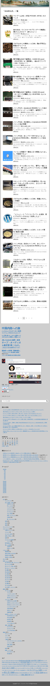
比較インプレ (6, 674)
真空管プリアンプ (11, 597)
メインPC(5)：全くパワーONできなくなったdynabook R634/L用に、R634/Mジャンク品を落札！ (29, 138)
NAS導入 (9, 619)
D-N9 (16, 660)
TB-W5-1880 (4, 664)
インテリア (9, 507)
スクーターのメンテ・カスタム (14, 640)
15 (12, 442)
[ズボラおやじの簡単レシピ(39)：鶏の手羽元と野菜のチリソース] (8, 48)
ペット (23, 263)
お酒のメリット (25, 33)
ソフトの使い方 (10, 623)
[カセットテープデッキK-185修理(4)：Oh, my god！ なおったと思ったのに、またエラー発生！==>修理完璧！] (8, 185)
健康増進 (17, 672)
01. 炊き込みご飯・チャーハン (12, 562)
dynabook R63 (8, 662)
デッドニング (28, 668)
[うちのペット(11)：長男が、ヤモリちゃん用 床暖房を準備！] (8, 264)
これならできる (13, 664)
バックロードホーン (11, 606)
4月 (5, 476)
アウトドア (7, 633)
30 (14, 444)
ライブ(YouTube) (11, 630)
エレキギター (10, 626)
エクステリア (10, 509)
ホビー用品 (28, 263)
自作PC (13, 674)
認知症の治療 (8, 555)
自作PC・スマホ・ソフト (28, 112)
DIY (4, 499)
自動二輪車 (24, 20)
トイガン (7, 637)
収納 (6, 521)
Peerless (40, 662)
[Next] (29, 318)
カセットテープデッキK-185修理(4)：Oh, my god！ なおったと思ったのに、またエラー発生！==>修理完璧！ (29, 183)
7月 (5, 472)
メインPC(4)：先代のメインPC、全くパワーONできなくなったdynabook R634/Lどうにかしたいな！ (29, 246)
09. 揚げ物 (7, 577)
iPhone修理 (9, 617)
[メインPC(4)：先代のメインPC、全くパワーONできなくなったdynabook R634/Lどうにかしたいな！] (8, 248)
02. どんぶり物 (25, 203)
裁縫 (6, 525)
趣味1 (4, 589)
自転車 (8, 646)
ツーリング (9, 642)
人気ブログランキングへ (7, 389)
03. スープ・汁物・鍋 (10, 566)
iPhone (15, 662)
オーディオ (7, 590)
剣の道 (22, 672)
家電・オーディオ (26, 65)
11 (3, 442)
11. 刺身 (7, 581)
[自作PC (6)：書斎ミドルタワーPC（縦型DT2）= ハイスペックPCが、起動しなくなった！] (8, 291)
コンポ (23, 187)
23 (14, 443)
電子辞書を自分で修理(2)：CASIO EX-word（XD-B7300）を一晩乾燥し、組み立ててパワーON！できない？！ (29, 61)
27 (7, 444)
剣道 (6, 648)
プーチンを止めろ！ (22, 670)
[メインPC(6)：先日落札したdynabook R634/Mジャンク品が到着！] (8, 126)
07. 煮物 (7, 573)
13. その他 (7, 585)
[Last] (32, 318)
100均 (12, 660)
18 (3, 443)
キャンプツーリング (7, 526)
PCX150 (25, 662)
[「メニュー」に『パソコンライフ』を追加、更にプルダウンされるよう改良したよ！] (8, 218)
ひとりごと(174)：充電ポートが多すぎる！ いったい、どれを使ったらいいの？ (21, 429)
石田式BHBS (10, 608)
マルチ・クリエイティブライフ (17, 2)
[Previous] (21, 318)
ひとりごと (24, 664)
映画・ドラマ (8, 650)
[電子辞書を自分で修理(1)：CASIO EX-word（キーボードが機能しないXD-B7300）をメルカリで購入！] (8, 96)
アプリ (33, 664)
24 (17, 443)
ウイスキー (4, 666)
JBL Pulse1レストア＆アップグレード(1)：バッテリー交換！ (17, 417)
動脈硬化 (26, 672)
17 (17, 442)
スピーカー (7, 599)
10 (17, 441)
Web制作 (24, 218)
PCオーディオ (34, 662)
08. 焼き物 (24, 305)
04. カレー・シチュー (10, 568)
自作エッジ (9, 610)
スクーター (44, 666)
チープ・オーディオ (19, 668)
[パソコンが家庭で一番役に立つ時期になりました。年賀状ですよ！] (8, 156)
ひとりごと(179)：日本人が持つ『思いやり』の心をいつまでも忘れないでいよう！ (22, 413)
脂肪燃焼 (7, 551)
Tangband (45, 662)
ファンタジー (10, 651)
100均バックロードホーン (13, 602)
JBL (19, 662)
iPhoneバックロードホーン (13, 604)
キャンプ (36, 666)
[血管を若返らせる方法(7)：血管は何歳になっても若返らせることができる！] (8, 278)
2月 (5, 479)
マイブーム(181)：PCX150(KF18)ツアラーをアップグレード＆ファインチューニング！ (23, 409)
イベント (7, 532)
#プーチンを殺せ (6, 660)
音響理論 (9, 612)
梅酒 (45, 672)
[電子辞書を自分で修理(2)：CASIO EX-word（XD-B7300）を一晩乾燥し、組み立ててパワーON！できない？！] (8, 63)
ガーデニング (10, 511)
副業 (6, 537)
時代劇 (8, 653)
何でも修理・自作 (26, 126)
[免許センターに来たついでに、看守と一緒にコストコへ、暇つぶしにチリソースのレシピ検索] (8, 170)
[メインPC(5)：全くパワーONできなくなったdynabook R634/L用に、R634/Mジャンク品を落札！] (8, 140)
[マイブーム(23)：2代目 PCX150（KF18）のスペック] (8, 20)
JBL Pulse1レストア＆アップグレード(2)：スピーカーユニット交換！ (19, 411)
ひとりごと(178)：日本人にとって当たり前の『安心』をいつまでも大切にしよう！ (22, 415)
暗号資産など (8, 543)
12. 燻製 (7, 583)
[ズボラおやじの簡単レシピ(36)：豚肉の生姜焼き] (8, 305)
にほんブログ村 (5, 386)
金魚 (32, 674)
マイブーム (35, 670)
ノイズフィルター (11, 593)
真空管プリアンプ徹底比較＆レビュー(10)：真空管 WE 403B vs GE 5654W (20, 455)
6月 (5, 473)
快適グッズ (9, 548)
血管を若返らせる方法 (27, 277)
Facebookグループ (11, 615)
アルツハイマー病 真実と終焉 (41, 664)
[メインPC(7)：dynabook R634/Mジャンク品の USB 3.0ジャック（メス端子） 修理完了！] (8, 112)
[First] (18, 318)
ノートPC (37, 668)
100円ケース (10, 504)
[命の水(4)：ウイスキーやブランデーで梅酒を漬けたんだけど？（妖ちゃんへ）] (8, 34)
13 (7, 442)
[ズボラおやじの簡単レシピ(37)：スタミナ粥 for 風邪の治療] (8, 234)
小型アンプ (32, 672)
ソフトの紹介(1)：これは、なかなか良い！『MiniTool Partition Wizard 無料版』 (21, 458)
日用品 (8, 517)
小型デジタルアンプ (11, 595)
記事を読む (15, 25)
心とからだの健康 (9, 539)
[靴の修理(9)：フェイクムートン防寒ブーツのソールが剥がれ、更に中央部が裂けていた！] (8, 81)
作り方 (4, 559)
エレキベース (10, 628)
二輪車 (6, 639)
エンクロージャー (19, 666)
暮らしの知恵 (8, 544)
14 (10, 442)
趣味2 (4, 632)
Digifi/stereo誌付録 (26, 660)
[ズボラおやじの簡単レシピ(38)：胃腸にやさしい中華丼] (8, 203)
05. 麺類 (7, 570)
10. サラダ (7, 579)
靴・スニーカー (25, 80)
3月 (5, 477)
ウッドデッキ (8, 500)
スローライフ (6, 528)
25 (3, 444)
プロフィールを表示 (25, 379)
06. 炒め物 (24, 47)
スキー (6, 635)
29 (12, 444)
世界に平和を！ (8, 535)
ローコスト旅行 (8, 534)
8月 (5, 470)
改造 (6, 523)
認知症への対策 (8, 557)
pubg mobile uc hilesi (14, 462)
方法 (39, 673)
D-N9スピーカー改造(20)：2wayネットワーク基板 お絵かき (17, 453)
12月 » (7, 446)
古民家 (8, 546)
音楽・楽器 (7, 625)
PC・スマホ (10, 505)
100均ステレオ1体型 (12, 600)
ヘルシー (5, 550)
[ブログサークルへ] (13, 361)
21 (10, 443)
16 (14, 442)
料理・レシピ (6, 561)
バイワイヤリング (11, 670)
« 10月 (3, 446)
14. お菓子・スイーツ (10, 587)
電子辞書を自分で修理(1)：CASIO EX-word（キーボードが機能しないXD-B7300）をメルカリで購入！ (29, 94)
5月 (5, 474)
